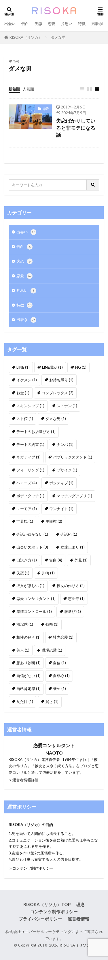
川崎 (48, 573)
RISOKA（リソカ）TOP (47, 904)
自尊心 (61, 675)
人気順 (28, 89)
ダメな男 (58, 37)
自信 (59, 662)
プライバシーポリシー (40, 918)
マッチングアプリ (74, 495)
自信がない (28, 675)
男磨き (97, 23)
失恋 (38, 23)
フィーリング (30, 470)
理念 (80, 904)
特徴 (82, 23)
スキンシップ (30, 405)
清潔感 (24, 624)
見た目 (24, 701)
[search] (93, 185)
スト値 (24, 418)
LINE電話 (52, 367)
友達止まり (72, 547)
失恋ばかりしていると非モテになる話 (75, 128)
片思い (66, 23)
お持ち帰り (61, 380)
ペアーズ (26, 483)
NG (80, 367)
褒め (59, 688)
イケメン (26, 380)
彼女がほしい (30, 585)
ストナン (67, 405)
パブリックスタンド (72, 457)
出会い (10, 23)
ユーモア (26, 508)
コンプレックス (57, 392)
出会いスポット (32, 547)
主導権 (54, 521)
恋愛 (51, 23)
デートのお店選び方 (36, 431)
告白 (25, 23)
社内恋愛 (63, 637)
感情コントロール (34, 611)
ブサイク (67, 470)
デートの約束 (30, 444)
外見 (81, 560)
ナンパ (65, 444)
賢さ (52, 701)
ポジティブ (61, 483)
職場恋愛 (52, 650)
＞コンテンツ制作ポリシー (31, 868)
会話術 (68, 534)
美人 (22, 650)
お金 (22, 392)
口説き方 (26, 560)
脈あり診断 (28, 662)
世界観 (24, 521)
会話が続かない (32, 534)
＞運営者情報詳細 (24, 780)
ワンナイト (61, 508)
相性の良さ (28, 637)
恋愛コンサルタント (36, 598)
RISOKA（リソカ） (26, 37)
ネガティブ (28, 457)
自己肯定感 (28, 688)
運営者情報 (78, 918)
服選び (72, 611)
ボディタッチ (30, 495)
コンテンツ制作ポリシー (54, 911)
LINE (23, 367)
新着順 (14, 89)
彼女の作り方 (71, 585)
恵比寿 (76, 598)
